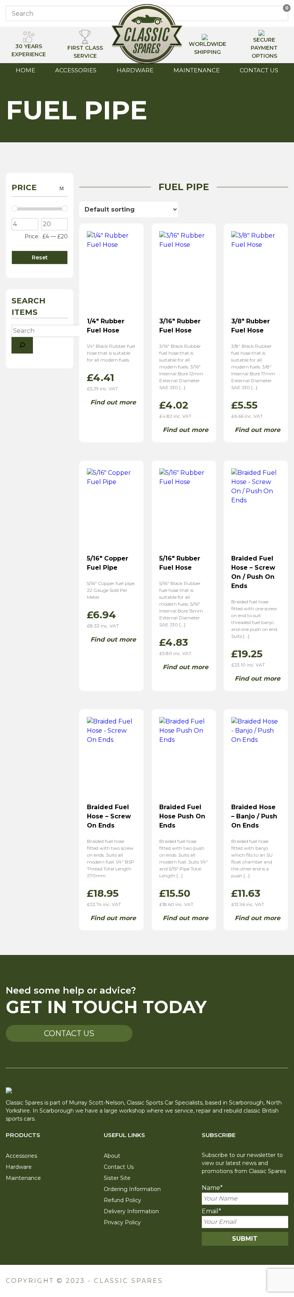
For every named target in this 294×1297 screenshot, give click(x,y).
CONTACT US (69, 1033)
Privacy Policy (122, 1222)
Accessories (75, 70)
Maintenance (196, 70)
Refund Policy (122, 1200)
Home (25, 70)
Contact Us (259, 70)
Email (211, 1211)
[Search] (22, 345)
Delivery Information (131, 1211)
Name (212, 1187)
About (112, 1155)
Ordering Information (132, 1189)
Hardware (135, 70)
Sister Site (117, 1178)
